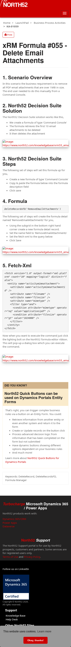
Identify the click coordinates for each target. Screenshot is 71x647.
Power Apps (10, 522)
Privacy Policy (32, 556)
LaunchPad (22, 22)
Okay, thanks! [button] (35, 640)
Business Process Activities (49, 22)
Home (6, 22)
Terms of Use (10, 556)
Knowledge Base (15, 615)
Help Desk (12, 619)
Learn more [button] (44, 631)
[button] (8, 35)
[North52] (14, 4)
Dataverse (8, 526)
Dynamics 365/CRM (14, 519)
